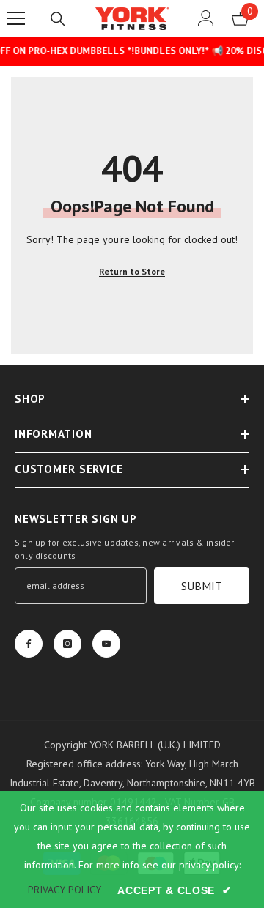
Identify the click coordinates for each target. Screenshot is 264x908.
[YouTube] (106, 644)
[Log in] (206, 18)
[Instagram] (67, 644)
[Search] (58, 19)
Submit (201, 585)
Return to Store (132, 271)
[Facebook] (29, 644)
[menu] (16, 18)
